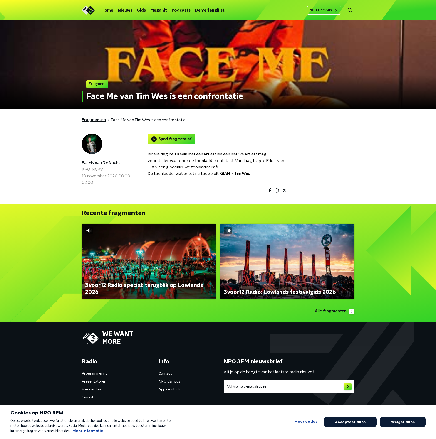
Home (107, 10)
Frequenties (92, 389)
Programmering (95, 373)
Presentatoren (94, 381)
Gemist (87, 397)
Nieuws (125, 10)
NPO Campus (321, 10)
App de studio (170, 389)
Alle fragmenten (331, 311)
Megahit (158, 10)
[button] (349, 10)
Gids (141, 10)
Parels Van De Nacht (101, 163)
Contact (165, 373)
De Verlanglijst (210, 10)
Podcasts (181, 10)
